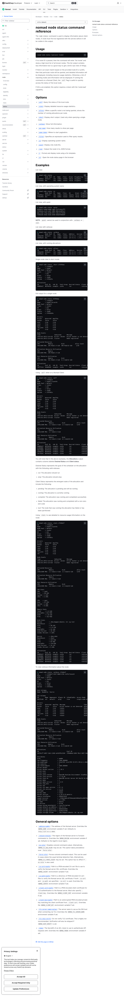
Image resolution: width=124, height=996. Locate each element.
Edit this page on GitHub (45, 942)
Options (94, 29)
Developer (39, 16)
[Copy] (85, 55)
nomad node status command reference (105, 24)
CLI (51, 16)
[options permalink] (49, 98)
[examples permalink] (51, 165)
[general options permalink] (60, 822)
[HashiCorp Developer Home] (12, 3)
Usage (94, 27)
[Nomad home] (6, 9)
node (55, 16)
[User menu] (119, 3)
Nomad (46, 16)
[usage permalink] (46, 49)
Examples (95, 32)
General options (97, 35)
